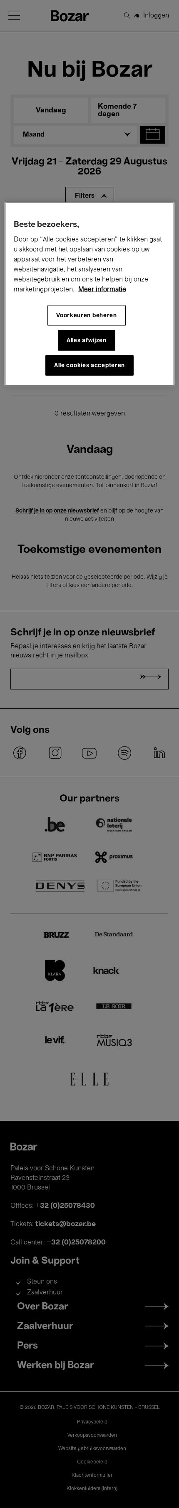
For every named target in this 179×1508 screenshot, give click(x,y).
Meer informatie (102, 290)
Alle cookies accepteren (89, 365)
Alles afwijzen (87, 340)
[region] (90, 294)
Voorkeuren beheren (86, 315)
